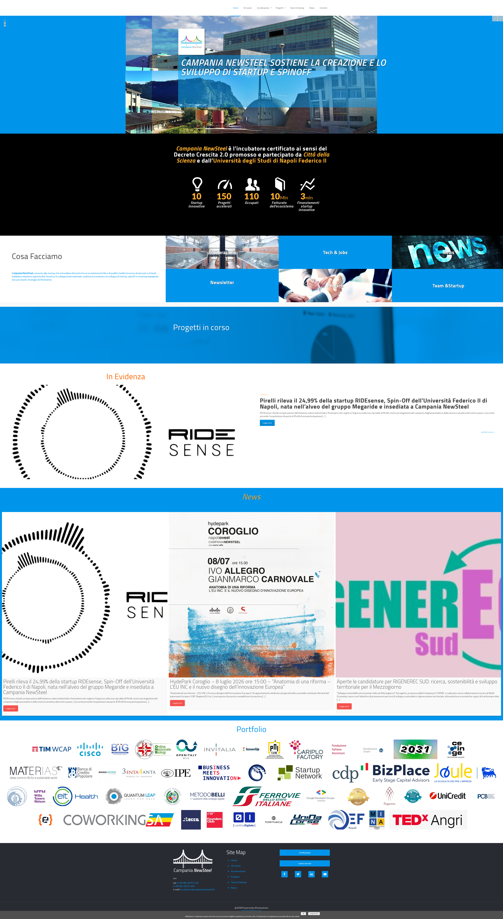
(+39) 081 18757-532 (187, 882)
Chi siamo (235, 865)
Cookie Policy (246, 910)
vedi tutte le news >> (488, 432)
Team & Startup (239, 882)
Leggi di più (314, 914)
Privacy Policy (257, 910)
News (251, 496)
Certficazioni (304, 853)
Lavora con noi (305, 863)
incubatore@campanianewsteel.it (197, 889)
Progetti (235, 876)
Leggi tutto (267, 423)
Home (234, 860)
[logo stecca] (191, 820)
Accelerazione (238, 871)
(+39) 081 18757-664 (184, 886)
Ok (303, 914)
